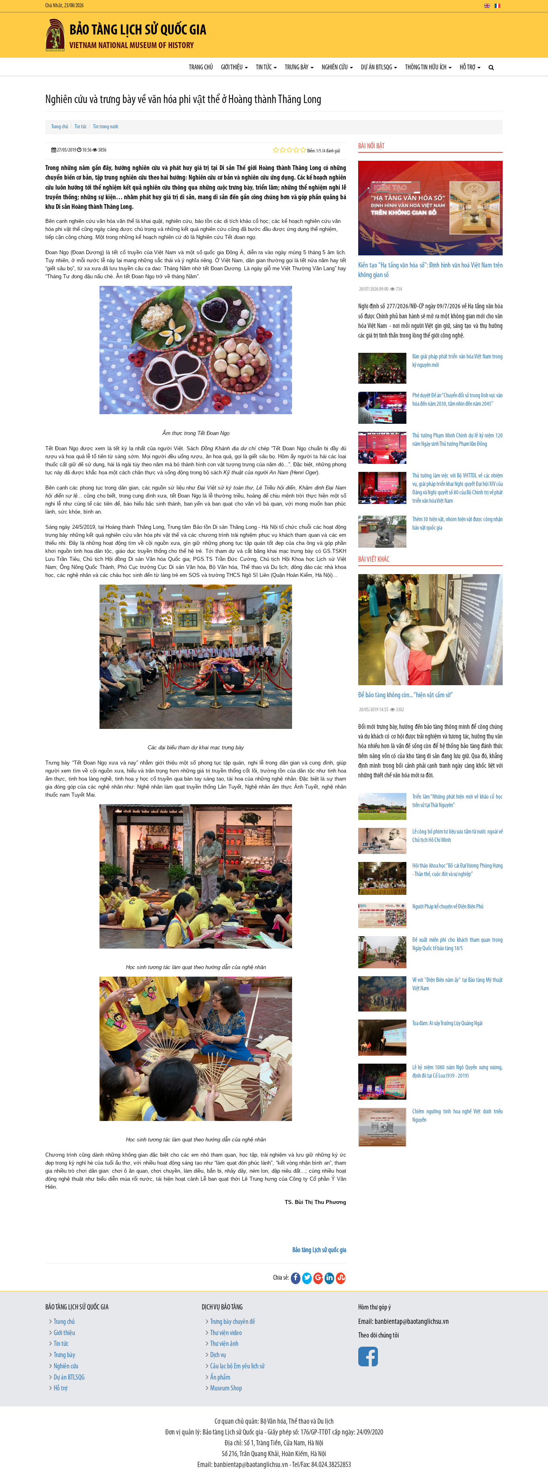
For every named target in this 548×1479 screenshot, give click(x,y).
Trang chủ (201, 67)
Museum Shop (226, 1388)
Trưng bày (297, 67)
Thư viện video (226, 1333)
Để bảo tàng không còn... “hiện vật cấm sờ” (405, 695)
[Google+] (318, 1278)
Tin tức (264, 67)
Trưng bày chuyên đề (232, 1322)
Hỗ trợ (468, 67)
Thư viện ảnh (224, 1344)
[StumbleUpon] (340, 1278)
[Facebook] (295, 1278)
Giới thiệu (232, 67)
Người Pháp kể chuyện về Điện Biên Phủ (447, 907)
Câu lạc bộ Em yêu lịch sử (237, 1366)
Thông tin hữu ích (426, 67)
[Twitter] (307, 1278)
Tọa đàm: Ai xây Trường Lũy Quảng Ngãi (447, 1024)
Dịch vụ (218, 1355)
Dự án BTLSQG (377, 67)
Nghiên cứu (335, 67)
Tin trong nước (105, 127)
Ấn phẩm (220, 1378)
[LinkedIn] (329, 1278)
